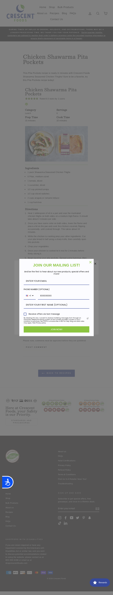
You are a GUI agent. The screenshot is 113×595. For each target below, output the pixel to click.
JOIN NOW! (56, 329)
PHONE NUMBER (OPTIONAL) (37, 289)
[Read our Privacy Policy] (87, 318)
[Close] (90, 262)
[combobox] (30, 295)
